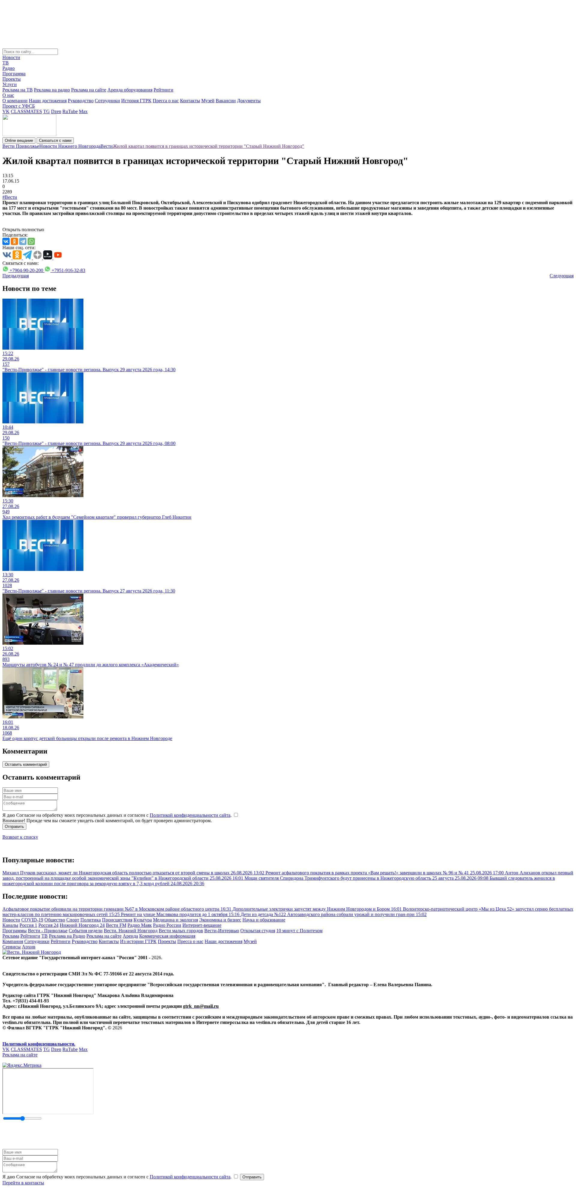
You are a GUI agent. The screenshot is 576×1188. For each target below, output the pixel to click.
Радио (8, 68)
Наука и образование (263, 919)
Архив (28, 946)
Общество (54, 919)
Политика (90, 919)
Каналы (10, 925)
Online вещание (19, 140)
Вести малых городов (181, 930)
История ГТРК (136, 100)
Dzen (56, 111)
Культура (143, 919)
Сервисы (11, 946)
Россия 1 (28, 925)
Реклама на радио (52, 89)
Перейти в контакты (23, 1182)
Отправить (14, 826)
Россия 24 (48, 925)
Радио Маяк (140, 925)
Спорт (72, 919)
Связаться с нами (55, 140)
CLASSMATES (26, 111)
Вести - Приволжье (48, 930)
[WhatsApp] (31, 241)
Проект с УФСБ (18, 106)
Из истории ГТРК (138, 941)
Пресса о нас (166, 100)
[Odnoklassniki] (14, 241)
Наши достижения (48, 100)
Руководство (81, 100)
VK (6, 111)
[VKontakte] (6, 241)
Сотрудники (107, 100)
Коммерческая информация (167, 936)
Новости (11, 57)
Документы (249, 100)
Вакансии (226, 100)
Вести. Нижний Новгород (131, 930)
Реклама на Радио (67, 936)
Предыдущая (15, 275)
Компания (12, 941)
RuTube (70, 111)
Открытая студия (257, 930)
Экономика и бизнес (220, 919)
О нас (8, 95)
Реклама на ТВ (17, 89)
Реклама (10, 936)
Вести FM (116, 925)
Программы (14, 930)
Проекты (11, 79)
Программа (14, 73)
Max (83, 111)
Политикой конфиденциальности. (38, 1043)
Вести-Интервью (221, 930)
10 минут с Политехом (299, 930)
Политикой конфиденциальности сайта (190, 815)
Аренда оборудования (129, 89)
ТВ (5, 62)
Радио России (167, 925)
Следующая (562, 275)
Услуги (9, 84)
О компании (15, 100)
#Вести (9, 197)
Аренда (130, 936)
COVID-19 (32, 919)
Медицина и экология (175, 919)
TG (46, 111)
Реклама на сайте (88, 89)
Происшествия (117, 919)
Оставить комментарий (26, 764)
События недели (86, 930)
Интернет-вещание (201, 925)
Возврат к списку (20, 837)
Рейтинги (163, 89)
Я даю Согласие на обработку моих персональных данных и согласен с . (117, 815)
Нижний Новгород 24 (82, 925)
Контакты (190, 100)
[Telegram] (22, 241)
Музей (207, 100)
